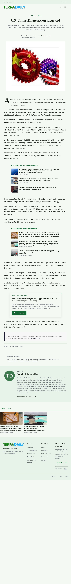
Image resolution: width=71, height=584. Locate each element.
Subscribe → (62, 463)
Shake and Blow (32, 450)
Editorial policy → (35, 338)
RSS (65, 468)
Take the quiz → (19, 313)
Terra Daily (30, 447)
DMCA (66, 476)
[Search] (60, 7)
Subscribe (64, 2)
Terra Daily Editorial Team (31, 35)
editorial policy (24, 393)
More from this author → (26, 396)
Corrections (44, 457)
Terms (60, 476)
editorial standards (24, 361)
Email (21, 346)
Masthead (44, 450)
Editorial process (45, 35)
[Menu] (65, 7)
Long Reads (30, 457)
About (43, 447)
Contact (43, 460)
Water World (31, 453)
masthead (35, 361)
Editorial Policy (46, 453)
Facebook (15, 346)
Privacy (53, 476)
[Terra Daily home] (14, 7)
